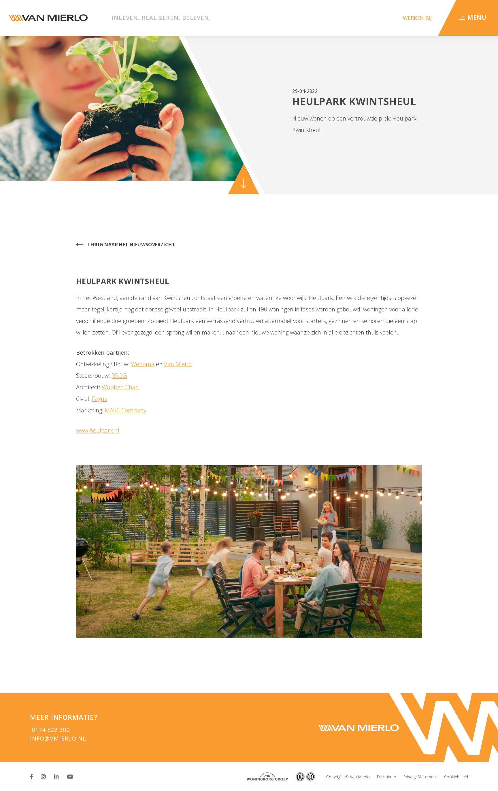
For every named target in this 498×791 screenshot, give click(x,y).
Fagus (99, 399)
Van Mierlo (178, 364)
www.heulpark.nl (97, 430)
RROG (119, 375)
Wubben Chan (120, 387)
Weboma (142, 364)
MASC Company (125, 410)
